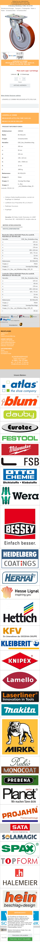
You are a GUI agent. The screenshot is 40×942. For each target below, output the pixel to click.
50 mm (20, 150)
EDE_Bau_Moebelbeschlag (26, 142)
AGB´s (3, 334)
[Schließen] (29, 912)
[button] (20, 32)
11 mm (20, 165)
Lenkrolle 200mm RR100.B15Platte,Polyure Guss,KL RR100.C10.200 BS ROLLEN (20, 99)
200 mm (20, 146)
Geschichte (4, 352)
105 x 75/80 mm (23, 162)
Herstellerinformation (11, 229)
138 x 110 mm (22, 158)
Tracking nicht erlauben (20, 939)
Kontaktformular (6, 353)
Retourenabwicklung (7, 344)
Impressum (4, 333)
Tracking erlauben (20, 935)
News (2, 350)
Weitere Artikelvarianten (12, 225)
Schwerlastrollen (23, 138)
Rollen (20, 177)
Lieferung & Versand (7, 341)
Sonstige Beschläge (24, 181)
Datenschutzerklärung (8, 336)
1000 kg (20, 169)
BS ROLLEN (21, 135)
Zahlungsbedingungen (8, 342)
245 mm (20, 154)
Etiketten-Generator (7, 345)
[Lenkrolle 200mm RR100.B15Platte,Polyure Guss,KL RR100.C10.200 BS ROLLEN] (5, 55)
